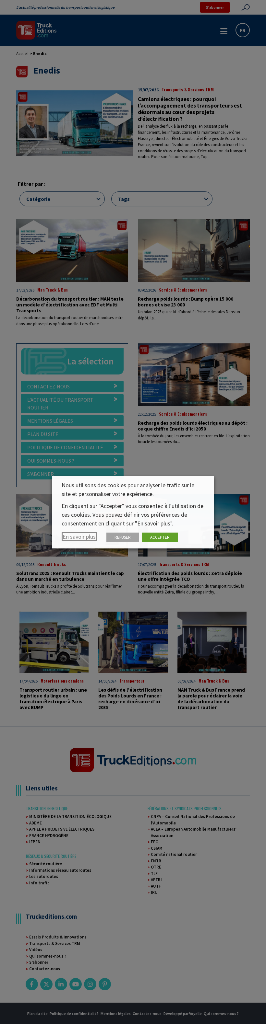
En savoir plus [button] (79, 536)
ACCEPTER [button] (160, 537)
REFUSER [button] (123, 537)
